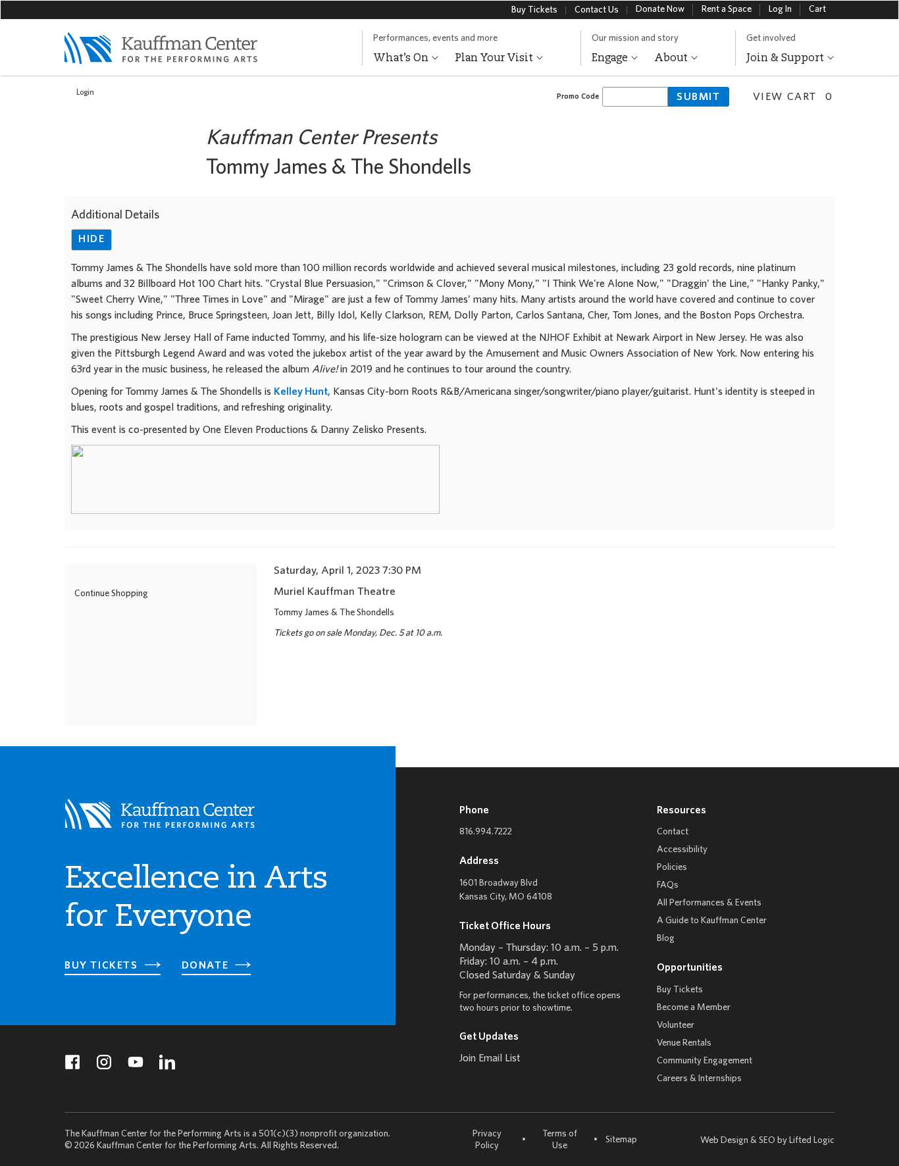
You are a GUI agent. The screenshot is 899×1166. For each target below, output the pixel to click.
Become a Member (694, 1007)
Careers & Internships (699, 1079)
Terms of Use (559, 1140)
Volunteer (675, 1025)
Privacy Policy (487, 1140)
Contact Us (597, 10)
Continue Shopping (111, 594)
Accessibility (682, 850)
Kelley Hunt (301, 392)
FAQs (668, 885)
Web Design (724, 1140)
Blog (666, 938)
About (672, 58)
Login (85, 92)
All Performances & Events (709, 903)
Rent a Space (727, 9)
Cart (817, 9)
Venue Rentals (684, 1043)
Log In (780, 9)
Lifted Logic (812, 1140)
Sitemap (621, 1139)
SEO (767, 1140)
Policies (672, 867)
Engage (611, 58)
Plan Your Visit (495, 58)
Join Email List (490, 1058)
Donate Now (660, 9)
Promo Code (578, 96)
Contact (672, 832)
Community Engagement (704, 1061)
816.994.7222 (485, 832)
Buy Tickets (534, 10)
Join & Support (786, 58)
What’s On (402, 58)
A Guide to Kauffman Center (712, 921)
